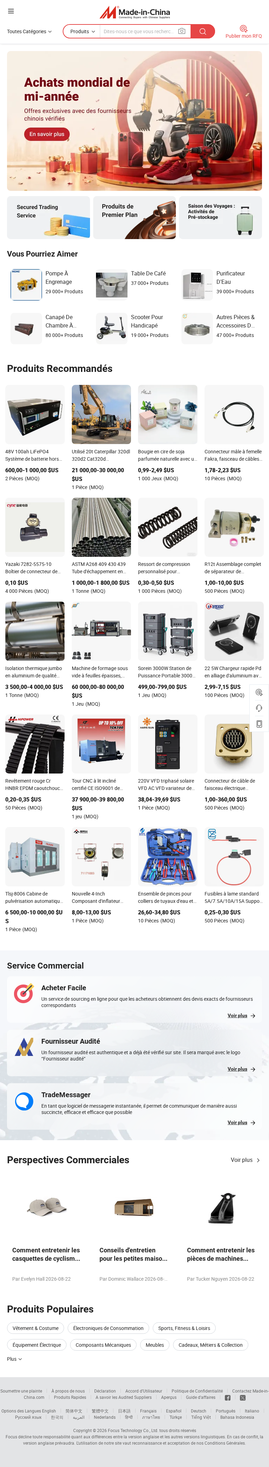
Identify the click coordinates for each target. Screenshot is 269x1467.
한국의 (57, 1417)
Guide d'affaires (200, 1397)
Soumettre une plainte (21, 1391)
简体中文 (73, 1411)
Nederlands (105, 1417)
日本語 (124, 1411)
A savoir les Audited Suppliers (124, 1397)
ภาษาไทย (151, 1417)
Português (225, 1411)
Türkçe (176, 1417)
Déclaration (105, 1391)
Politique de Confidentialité (197, 1391)
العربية (78, 1417)
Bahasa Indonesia (237, 1417)
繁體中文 (100, 1411)
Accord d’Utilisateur (143, 1391)
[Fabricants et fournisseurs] (134, 12)
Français (148, 1411)
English (49, 1411)
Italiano (252, 1411)
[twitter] (243, 1397)
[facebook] (227, 1397)
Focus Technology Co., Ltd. (133, 1430)
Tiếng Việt (201, 1417)
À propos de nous (68, 1391)
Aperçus (169, 1397)
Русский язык (28, 1417)
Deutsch (198, 1411)
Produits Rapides (70, 1397)
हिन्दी (129, 1417)
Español (173, 1411)
